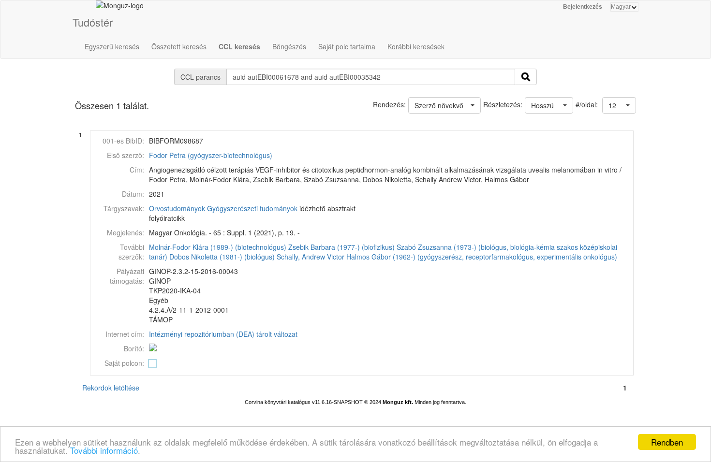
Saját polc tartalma (346, 46)
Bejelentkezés (582, 6)
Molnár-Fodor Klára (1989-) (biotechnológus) (217, 247)
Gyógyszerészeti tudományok (252, 208)
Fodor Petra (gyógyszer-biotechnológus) (210, 155)
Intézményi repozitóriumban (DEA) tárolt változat (223, 334)
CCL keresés (239, 46)
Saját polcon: (124, 363)
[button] (619, 105)
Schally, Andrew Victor (310, 256)
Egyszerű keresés (112, 46)
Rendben (667, 442)
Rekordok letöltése (110, 387)
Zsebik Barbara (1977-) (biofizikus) (341, 247)
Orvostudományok (177, 208)
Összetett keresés (179, 46)
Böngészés (289, 46)
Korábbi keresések (415, 46)
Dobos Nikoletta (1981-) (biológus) (222, 256)
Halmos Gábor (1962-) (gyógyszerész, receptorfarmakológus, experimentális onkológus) (481, 256)
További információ (104, 450)
